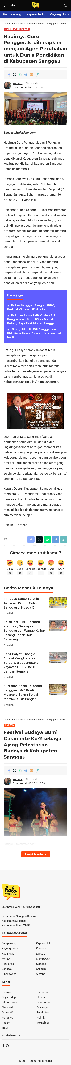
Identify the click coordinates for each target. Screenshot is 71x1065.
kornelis (17, 83)
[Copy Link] (37, 74)
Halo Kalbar (45, 1060)
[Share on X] (14, 74)
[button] (7, 5)
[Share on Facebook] (8, 74)
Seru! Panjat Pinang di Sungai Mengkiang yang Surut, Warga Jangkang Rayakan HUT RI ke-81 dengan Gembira (21, 662)
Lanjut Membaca (35, 854)
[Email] (31, 74)
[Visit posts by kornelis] (7, 85)
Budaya (9, 725)
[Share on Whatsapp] (20, 74)
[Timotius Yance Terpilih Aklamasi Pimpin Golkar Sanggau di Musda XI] (58, 602)
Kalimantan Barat (16, 29)
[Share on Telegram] (25, 74)
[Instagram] (7, 1045)
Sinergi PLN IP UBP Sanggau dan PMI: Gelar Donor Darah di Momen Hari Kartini (34, 333)
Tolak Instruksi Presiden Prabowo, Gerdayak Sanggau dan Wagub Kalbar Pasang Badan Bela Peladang (24, 630)
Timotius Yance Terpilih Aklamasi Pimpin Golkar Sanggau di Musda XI (21, 603)
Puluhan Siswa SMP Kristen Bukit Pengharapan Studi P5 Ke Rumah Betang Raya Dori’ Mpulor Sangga (32, 319)
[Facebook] (3, 1045)
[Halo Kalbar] (35, 5)
